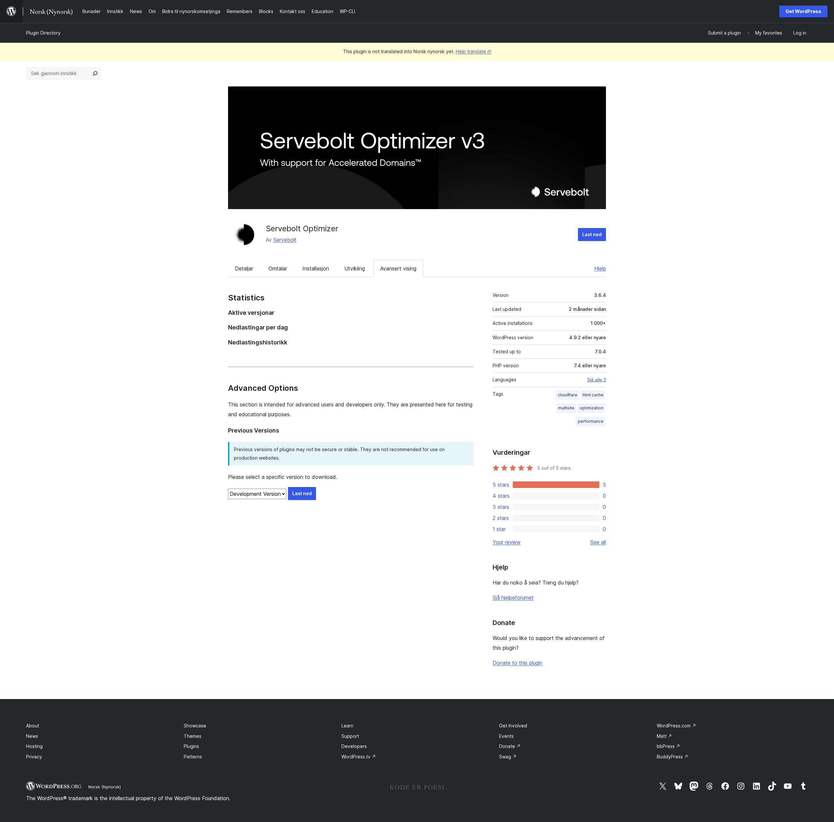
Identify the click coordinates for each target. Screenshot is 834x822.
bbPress (668, 746)
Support (350, 736)
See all (598, 542)
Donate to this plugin (517, 663)
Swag (508, 756)
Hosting (34, 746)
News (32, 736)
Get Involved (513, 725)
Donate (510, 746)
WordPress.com (676, 725)
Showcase (195, 725)
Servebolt (284, 239)
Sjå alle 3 (596, 379)
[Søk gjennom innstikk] (95, 73)
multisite (566, 407)
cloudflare (567, 394)
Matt (664, 736)
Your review (507, 542)
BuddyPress (672, 756)
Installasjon (315, 268)
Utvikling (354, 268)
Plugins (191, 746)
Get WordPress (803, 11)
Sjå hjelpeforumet (513, 597)
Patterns (193, 756)
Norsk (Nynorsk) (104, 786)
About (32, 725)
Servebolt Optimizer (302, 228)
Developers (354, 746)
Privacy (34, 756)
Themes (192, 736)
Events (506, 736)
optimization (591, 407)
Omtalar (277, 268)
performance (590, 421)
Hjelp (600, 268)
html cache (592, 394)
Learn (347, 725)
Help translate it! (473, 51)
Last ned (592, 234)
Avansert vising (398, 268)
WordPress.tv (358, 756)
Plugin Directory (43, 33)
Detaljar (244, 268)
